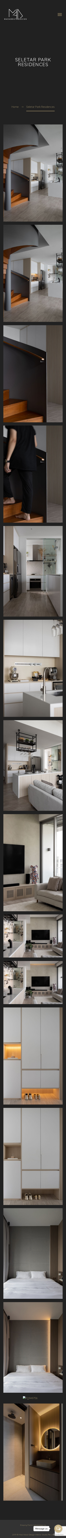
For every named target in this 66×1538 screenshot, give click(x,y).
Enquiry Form (26, 1525)
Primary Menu (60, 14)
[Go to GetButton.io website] (58, 1535)
